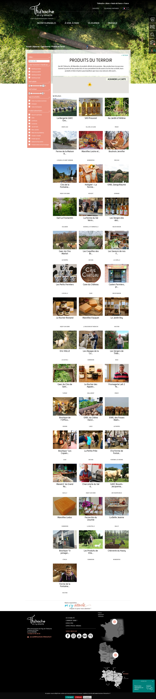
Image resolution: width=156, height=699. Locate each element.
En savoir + (87, 697)
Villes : (31, 57)
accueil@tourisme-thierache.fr (40, 637)
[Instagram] (73, 635)
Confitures (34, 120)
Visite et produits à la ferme (39, 101)
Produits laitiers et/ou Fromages (40, 144)
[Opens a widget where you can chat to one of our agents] (143, 688)
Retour (125, 55)
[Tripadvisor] (84, 635)
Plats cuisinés (35, 129)
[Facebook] (67, 635)
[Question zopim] (152, 19)
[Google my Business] (90, 635)
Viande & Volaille (36, 135)
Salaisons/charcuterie (37, 141)
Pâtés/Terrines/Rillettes (38, 132)
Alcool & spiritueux (37, 115)
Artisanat (34, 104)
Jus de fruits (35, 126)
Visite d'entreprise (37, 107)
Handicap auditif (36, 72)
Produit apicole (36, 138)
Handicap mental (36, 75)
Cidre (33, 117)
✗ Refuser (78, 697)
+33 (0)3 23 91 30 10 (33, 633)
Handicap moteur (36, 69)
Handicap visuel (36, 78)
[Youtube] (79, 635)
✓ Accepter (69, 697)
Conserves (34, 123)
